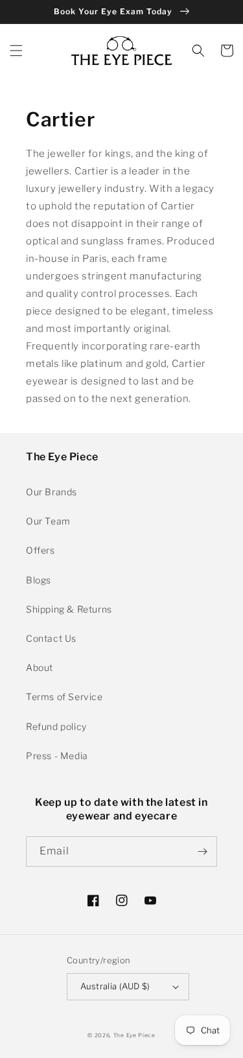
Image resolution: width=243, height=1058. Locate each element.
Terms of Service (64, 696)
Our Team (48, 520)
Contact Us (51, 638)
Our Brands (51, 491)
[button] (16, 50)
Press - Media (57, 755)
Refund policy (56, 726)
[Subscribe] (202, 851)
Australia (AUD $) (115, 986)
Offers (40, 550)
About (39, 667)
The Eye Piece (134, 1035)
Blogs (38, 579)
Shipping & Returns (69, 609)
